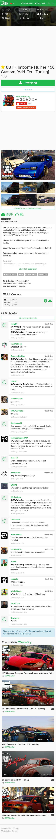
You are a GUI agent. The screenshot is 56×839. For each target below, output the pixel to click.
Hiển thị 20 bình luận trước (28, 318)
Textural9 (15, 618)
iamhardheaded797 (19, 438)
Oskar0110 (15, 519)
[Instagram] (23, 99)
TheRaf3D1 (16, 472)
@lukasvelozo (17, 581)
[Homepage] (17, 99)
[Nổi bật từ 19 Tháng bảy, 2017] (3, 67)
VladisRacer (16, 591)
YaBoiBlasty (16, 534)
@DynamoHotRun (19, 384)
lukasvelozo (16, 549)
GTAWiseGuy (23, 96)
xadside (14, 579)
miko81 (14, 324)
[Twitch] (29, 99)
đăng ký (47, 631)
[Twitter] (20, 99)
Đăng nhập (34, 631)
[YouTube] (26, 99)
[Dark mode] (49, 3)
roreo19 (14, 457)
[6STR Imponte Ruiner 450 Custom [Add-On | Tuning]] (28, 165)
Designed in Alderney (10, 828)
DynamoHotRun (18, 356)
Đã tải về (9, 216)
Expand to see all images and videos (28, 208)
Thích (22, 216)
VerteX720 (15, 603)
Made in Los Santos (9, 831)
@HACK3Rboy (17, 326)
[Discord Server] (36, 99)
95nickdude (16, 497)
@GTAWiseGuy (17, 332)
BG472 (14, 485)
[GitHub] (33, 99)
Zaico (13, 561)
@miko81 (15, 346)
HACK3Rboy (16, 343)
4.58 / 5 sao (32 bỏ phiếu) (9, 221)
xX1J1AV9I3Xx (17, 410)
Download (29, 82)
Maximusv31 (16, 423)
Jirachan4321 (17, 398)
